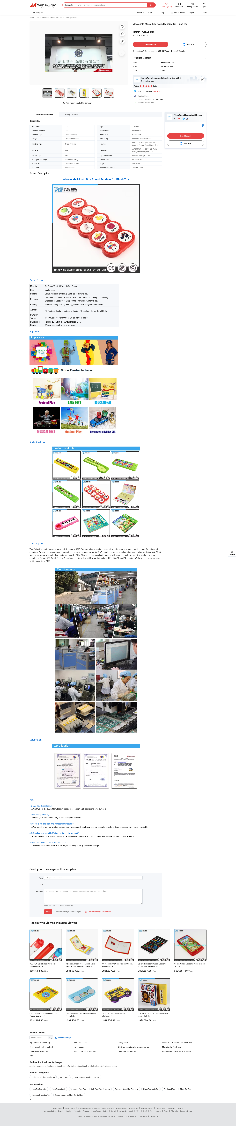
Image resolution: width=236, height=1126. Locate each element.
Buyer (150, 12)
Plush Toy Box (185, 1089)
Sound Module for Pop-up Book (41, 1047)
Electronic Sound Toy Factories (126, 1089)
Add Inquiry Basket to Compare (79, 103)
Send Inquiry (150, 44)
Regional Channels (147, 1108)
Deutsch (113, 1111)
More (32, 1099)
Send (48, 911)
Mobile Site (171, 1108)
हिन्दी (151, 1111)
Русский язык (96, 1111)
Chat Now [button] (190, 44)
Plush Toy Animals (58, 1089)
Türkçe (166, 1111)
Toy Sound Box (169, 1089)
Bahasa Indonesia (186, 1111)
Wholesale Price (121, 1108)
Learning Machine (71, 17)
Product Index (160, 1108)
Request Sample (178, 51)
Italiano (105, 1111)
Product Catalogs (64, 1037)
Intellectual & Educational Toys (52, 17)
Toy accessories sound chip (40, 1042)
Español (68, 1111)
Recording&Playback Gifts (39, 1051)
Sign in (203, 6)
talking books (123, 1042)
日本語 (145, 1111)
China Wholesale (108, 1108)
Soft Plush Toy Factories (100, 1089)
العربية (131, 1111)
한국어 (138, 1111)
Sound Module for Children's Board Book (177, 1042)
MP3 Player (64, 1077)
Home (32, 17)
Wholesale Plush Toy (78, 1089)
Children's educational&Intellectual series (133, 1047)
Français (86, 1111)
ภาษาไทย (158, 1111)
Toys (37, 17)
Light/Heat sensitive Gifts (127, 1051)
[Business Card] (203, 125)
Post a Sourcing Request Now (98, 912)
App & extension (176, 12)
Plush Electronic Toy (151, 1089)
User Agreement (131, 1116)
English (60, 1111)
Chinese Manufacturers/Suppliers (89, 1108)
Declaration (143, 1116)
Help (162, 12)
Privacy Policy (154, 1116)
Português (77, 1111)
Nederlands (122, 1111)
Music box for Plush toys (171, 1047)
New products (79, 1047)
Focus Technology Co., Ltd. (102, 1116)
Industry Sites (133, 1108)
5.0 (176, 118)
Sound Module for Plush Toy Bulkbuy (69, 1095)
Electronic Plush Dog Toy (40, 1095)
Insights (180, 1108)
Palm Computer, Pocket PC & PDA (86, 1077)
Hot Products (57, 1108)
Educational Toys (80, 1042)
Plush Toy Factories (38, 1089)
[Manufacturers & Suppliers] (43, 5)
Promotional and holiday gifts (85, 1051)
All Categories (38, 12)
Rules (205, 12)
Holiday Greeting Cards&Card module (176, 1051)
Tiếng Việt (174, 1111)
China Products (70, 1108)
